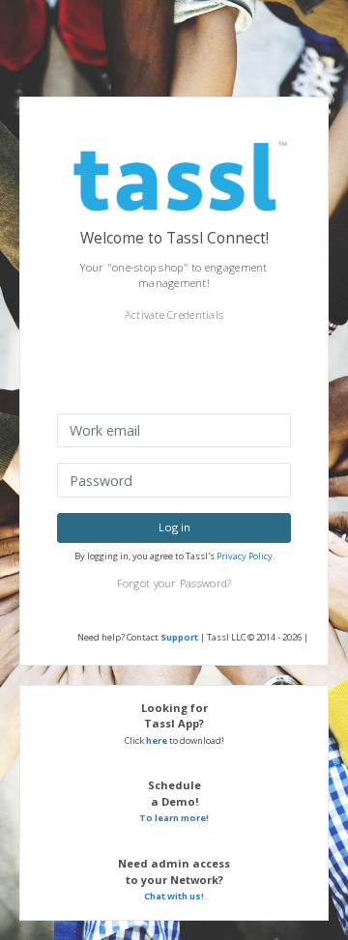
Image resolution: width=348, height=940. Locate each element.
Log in (174, 527)
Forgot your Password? (174, 583)
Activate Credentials (174, 314)
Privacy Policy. (246, 556)
